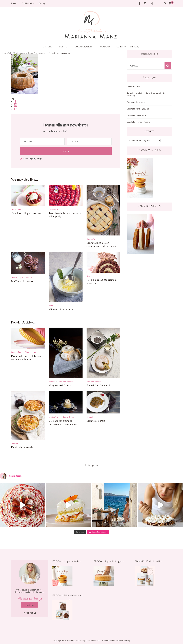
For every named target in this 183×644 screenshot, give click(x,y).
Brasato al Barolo (96, 420)
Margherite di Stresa (60, 385)
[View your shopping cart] (170, 3)
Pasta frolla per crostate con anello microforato (26, 357)
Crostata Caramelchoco (138, 115)
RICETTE (63, 47)
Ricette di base (30, 352)
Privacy (42, 3)
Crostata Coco (134, 86)
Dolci (10, 53)
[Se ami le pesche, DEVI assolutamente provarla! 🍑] (68, 505)
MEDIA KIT (135, 47)
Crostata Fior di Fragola (138, 121)
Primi (51, 306)
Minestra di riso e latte (61, 309)
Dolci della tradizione (66, 382)
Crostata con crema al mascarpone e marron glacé (63, 422)
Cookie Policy (28, 3)
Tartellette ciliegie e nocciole (26, 213)
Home (13, 3)
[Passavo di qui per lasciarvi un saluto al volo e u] (160, 505)
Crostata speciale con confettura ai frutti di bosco (101, 244)
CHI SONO (47, 47)
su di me (30, 604)
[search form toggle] (165, 3)
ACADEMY (105, 47)
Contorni (14, 443)
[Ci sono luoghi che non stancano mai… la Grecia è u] (114, 505)
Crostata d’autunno (136, 102)
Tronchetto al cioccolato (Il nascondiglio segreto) (146, 94)
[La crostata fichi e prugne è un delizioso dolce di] (22, 505)
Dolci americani (19, 53)
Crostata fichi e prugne (138, 108)
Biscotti (52, 382)
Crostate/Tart (16, 209)
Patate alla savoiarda (22, 446)
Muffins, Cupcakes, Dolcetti (21, 277)
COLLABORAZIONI (83, 47)
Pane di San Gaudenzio (99, 385)
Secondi (90, 417)
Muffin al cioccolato (22, 281)
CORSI (120, 47)
